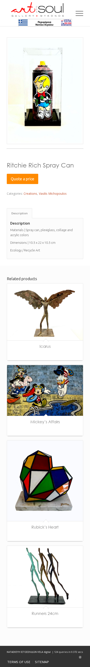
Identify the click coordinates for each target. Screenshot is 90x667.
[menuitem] (19, 662)
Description (19, 213)
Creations (30, 193)
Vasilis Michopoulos (53, 193)
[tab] (19, 213)
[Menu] (77, 13)
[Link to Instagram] (80, 657)
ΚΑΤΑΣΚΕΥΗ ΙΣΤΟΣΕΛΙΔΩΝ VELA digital (29, 651)
